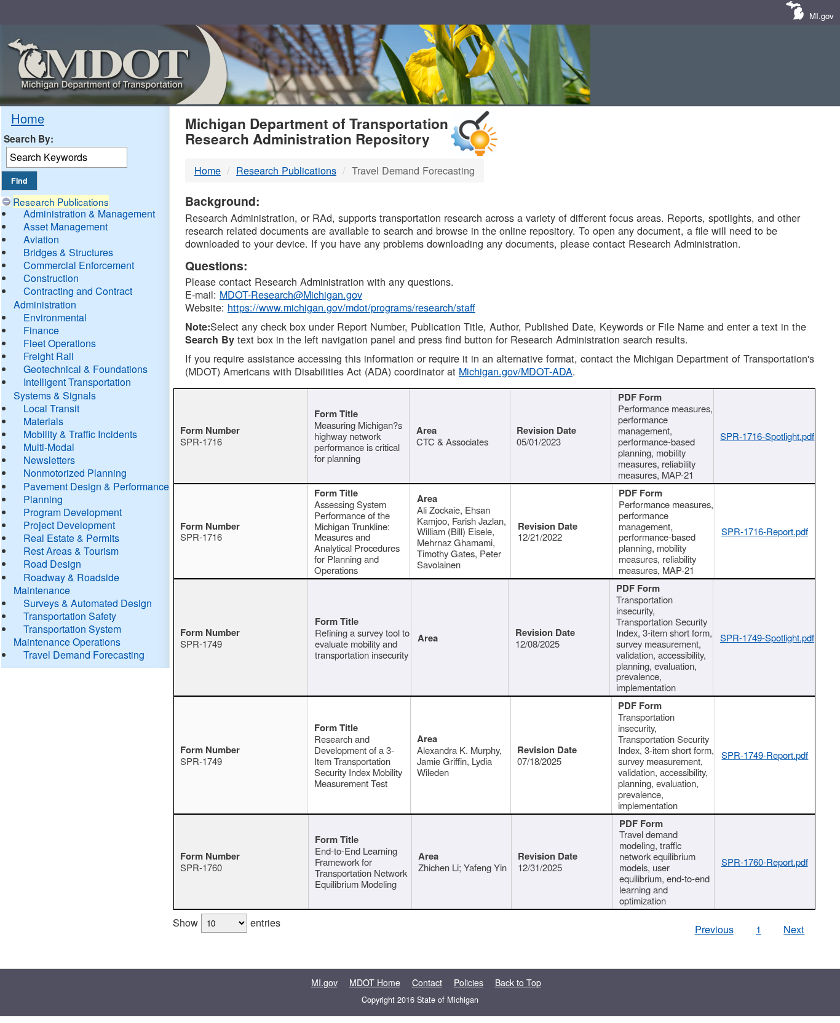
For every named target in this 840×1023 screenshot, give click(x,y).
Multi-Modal (48, 447)
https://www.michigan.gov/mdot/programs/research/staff (351, 307)
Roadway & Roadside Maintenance (66, 583)
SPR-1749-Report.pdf (764, 754)
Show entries (226, 922)
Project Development (69, 525)
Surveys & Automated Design (87, 603)
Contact (427, 982)
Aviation (41, 239)
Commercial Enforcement (78, 265)
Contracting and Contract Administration (73, 297)
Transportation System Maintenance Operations (67, 635)
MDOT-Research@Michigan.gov (291, 294)
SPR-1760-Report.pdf (764, 861)
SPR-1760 (201, 867)
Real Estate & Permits (71, 538)
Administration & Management (89, 213)
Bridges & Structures (68, 252)
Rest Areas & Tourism (71, 551)
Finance (41, 330)
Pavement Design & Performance (96, 486)
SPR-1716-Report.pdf (764, 531)
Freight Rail (48, 356)
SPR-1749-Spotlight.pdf (767, 637)
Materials (43, 421)
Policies (468, 982)
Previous (714, 929)
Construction (51, 278)
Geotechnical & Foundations (85, 369)
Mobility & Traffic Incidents (80, 434)
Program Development (72, 512)
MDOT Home (374, 982)
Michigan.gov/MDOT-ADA (516, 371)
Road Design (52, 564)
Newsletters (49, 460)
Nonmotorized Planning (75, 473)
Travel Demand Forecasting (84, 655)
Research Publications (61, 201)
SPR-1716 (201, 441)
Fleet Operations (59, 343)
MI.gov (821, 16)
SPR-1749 (201, 643)
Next (793, 929)
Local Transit (51, 408)
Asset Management (65, 226)
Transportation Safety (69, 616)
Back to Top (518, 982)
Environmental (55, 317)
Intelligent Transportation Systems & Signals (72, 388)
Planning (43, 499)
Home (27, 118)
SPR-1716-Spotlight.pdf (767, 435)
